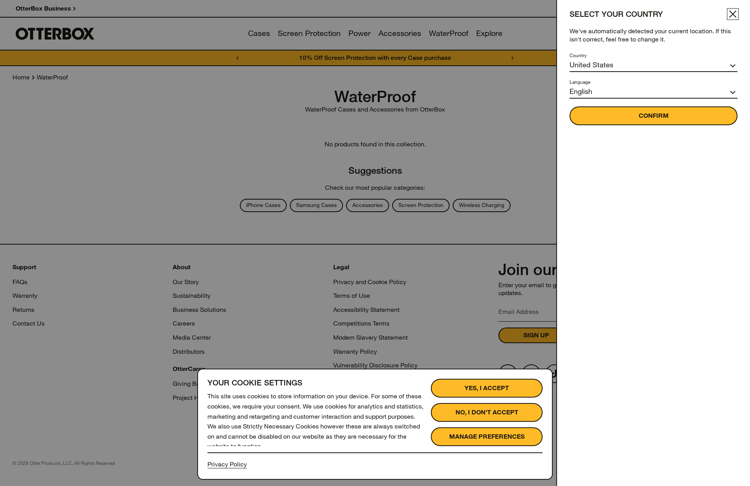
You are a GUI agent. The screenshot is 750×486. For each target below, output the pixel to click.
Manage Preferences (487, 436)
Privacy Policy (227, 464)
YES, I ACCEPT (486, 388)
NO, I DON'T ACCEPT (486, 412)
